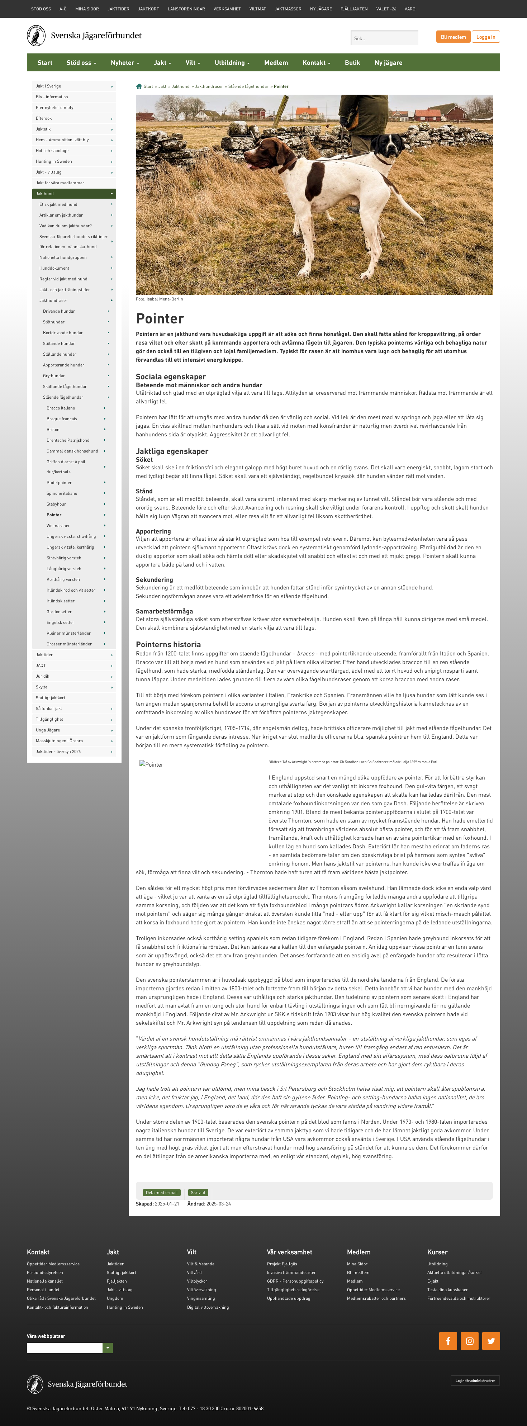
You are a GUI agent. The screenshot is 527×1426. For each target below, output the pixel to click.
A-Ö (63, 8)
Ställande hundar (59, 354)
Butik (352, 62)
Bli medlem (453, 36)
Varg (410, 8)
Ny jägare (321, 8)
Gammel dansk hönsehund (72, 451)
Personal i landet (43, 1289)
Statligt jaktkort (50, 697)
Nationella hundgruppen (63, 257)
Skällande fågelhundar (65, 386)
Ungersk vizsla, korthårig (70, 547)
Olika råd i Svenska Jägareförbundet (61, 1298)
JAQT (41, 665)
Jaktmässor (288, 8)
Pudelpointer (59, 482)
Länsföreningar (186, 8)
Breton (53, 429)
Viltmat (258, 8)
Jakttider (118, 8)
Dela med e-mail (162, 1192)
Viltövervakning (201, 1289)
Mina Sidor (357, 1263)
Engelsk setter (60, 622)
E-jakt (432, 1281)
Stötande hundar (59, 343)
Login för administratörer (475, 1380)
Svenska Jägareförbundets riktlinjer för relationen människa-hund (73, 241)
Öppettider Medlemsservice (53, 1263)
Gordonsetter (59, 611)
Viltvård (194, 1272)
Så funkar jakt (49, 708)
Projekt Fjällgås (282, 1263)
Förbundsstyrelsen (45, 1272)
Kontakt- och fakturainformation (57, 1307)
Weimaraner (58, 525)
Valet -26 (386, 8)
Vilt (191, 62)
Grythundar (54, 375)
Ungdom (115, 1298)
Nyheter (123, 62)
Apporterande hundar (63, 365)
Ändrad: (196, 1203)
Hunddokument (54, 268)
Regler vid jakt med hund (63, 278)
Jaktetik (43, 129)
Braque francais (62, 418)
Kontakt (315, 62)
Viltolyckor (197, 1281)
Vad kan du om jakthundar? (65, 225)
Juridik (42, 676)
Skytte (41, 687)
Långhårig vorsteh (64, 568)
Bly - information (52, 96)
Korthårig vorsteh (63, 579)
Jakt (161, 62)
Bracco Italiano (61, 408)
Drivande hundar (59, 311)
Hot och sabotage (52, 150)
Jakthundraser (53, 300)
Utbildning (230, 62)
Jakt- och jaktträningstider (64, 289)
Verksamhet (227, 8)
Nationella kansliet (45, 1281)
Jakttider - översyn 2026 (58, 751)
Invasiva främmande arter (291, 1272)
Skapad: (145, 1203)
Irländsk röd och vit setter (71, 590)
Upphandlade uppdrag (288, 1298)
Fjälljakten (354, 8)
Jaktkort (148, 8)
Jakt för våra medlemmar (60, 182)
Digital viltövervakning (208, 1307)
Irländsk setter (61, 600)
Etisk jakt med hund (58, 204)
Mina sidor (87, 8)
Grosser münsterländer (69, 643)
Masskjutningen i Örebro (59, 740)
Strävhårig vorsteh (64, 557)
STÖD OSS (41, 8)
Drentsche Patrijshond (68, 440)
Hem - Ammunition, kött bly (62, 139)
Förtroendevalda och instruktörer (458, 1298)
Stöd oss (80, 62)
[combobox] (384, 37)
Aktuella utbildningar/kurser (454, 1272)
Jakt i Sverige (48, 86)
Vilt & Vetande (200, 1263)
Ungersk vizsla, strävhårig (71, 536)
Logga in (485, 36)
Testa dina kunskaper (447, 1289)
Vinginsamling (201, 1298)
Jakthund (45, 193)
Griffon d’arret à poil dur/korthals (66, 466)
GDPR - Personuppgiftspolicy (295, 1281)
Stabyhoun (57, 504)
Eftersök (44, 118)
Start (45, 62)
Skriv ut (198, 1192)
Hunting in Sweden (54, 161)
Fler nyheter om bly (54, 107)
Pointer (54, 514)
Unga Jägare (48, 730)
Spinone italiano (62, 493)
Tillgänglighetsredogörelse (293, 1289)
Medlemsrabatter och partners (376, 1298)
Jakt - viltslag (49, 172)
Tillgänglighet (49, 719)
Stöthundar (54, 321)
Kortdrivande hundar (63, 332)
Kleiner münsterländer (69, 633)
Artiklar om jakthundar (61, 215)
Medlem (276, 62)
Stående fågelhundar (63, 397)
